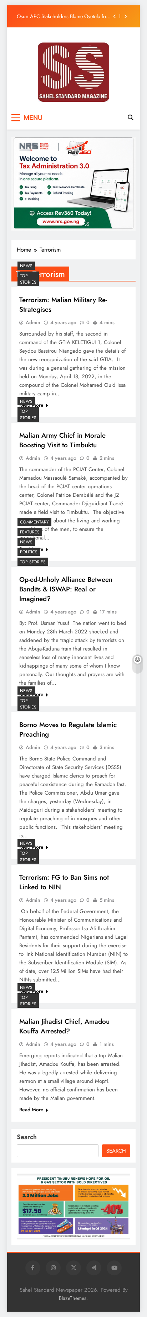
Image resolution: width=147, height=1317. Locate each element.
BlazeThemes (72, 1298)
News (26, 266)
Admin (33, 322)
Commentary (34, 522)
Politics (28, 552)
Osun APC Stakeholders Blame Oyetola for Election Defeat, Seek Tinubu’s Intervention (62, 16)
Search (27, 1137)
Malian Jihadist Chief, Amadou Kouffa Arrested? (64, 1026)
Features (30, 532)
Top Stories (28, 279)
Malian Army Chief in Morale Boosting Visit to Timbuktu (62, 440)
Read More (31, 1109)
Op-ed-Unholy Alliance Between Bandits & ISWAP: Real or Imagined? (65, 589)
